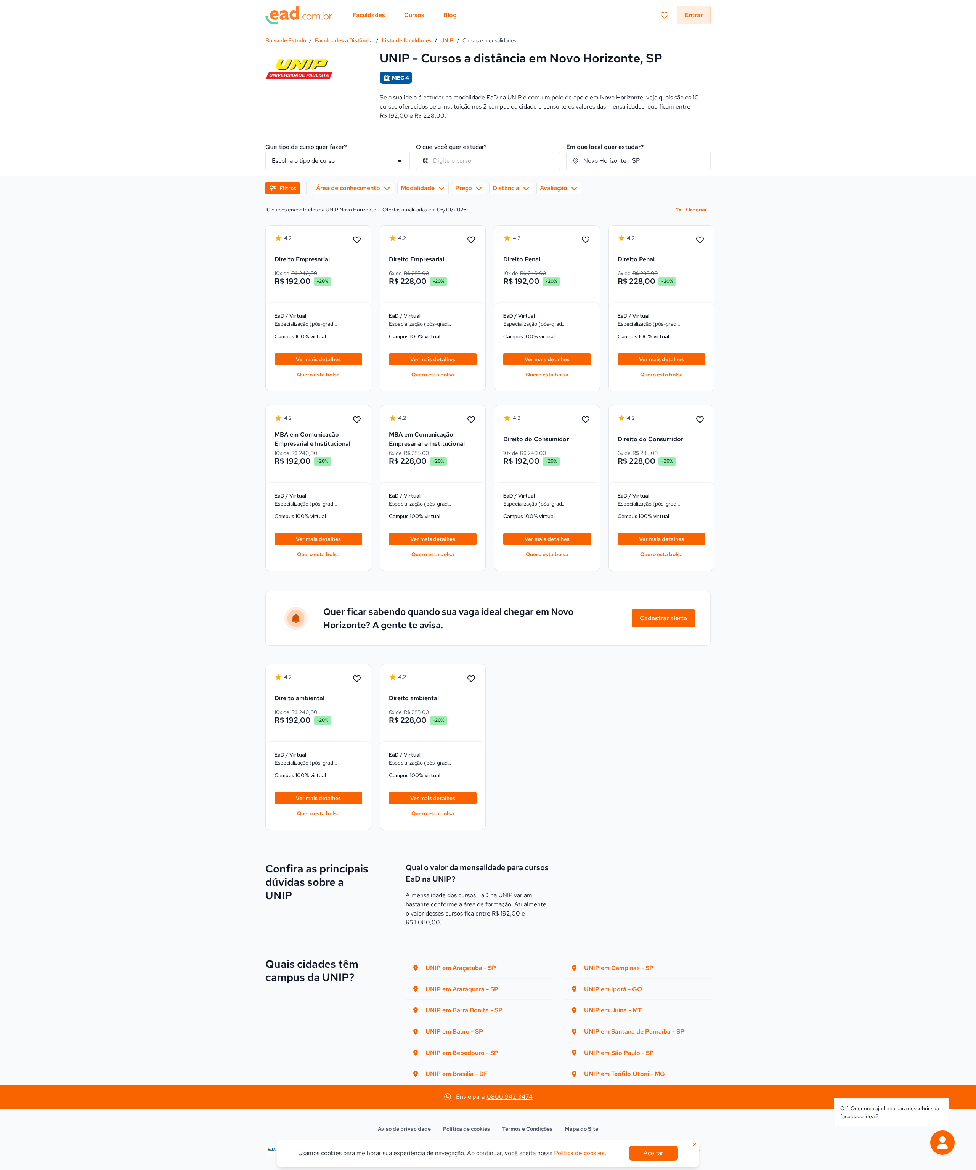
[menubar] (405, 15)
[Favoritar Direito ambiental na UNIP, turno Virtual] (357, 679)
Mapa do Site (581, 1128)
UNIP (447, 40)
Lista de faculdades (407, 40)
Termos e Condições (527, 1128)
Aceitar (653, 1153)
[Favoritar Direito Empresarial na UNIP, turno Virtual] (357, 240)
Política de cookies (466, 1128)
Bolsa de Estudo (285, 40)
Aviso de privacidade (404, 1128)
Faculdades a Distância (344, 40)
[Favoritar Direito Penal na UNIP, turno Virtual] (585, 240)
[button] (942, 1142)
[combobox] (488, 161)
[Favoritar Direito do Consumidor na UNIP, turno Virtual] (585, 420)
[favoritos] (664, 15)
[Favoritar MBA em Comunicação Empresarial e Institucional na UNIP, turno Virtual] (357, 420)
